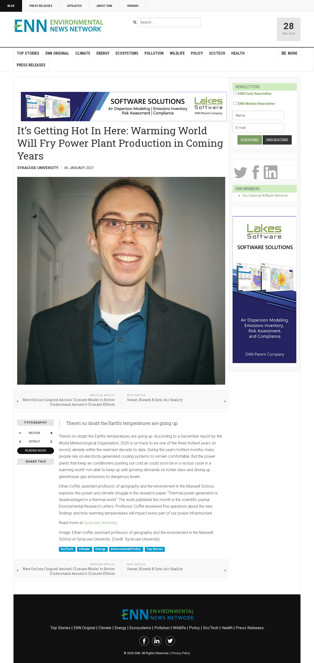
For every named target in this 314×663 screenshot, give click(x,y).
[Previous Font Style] (20, 441)
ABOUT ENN (104, 6)
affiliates (74, 6)
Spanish (132, 6)
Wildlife (177, 53)
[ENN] (59, 26)
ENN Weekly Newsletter (256, 104)
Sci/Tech (217, 53)
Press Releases (40, 6)
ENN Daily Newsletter (255, 94)
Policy (197, 53)
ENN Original (57, 53)
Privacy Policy (180, 653)
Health (238, 53)
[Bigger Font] (51, 433)
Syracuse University (100, 522)
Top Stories (28, 53)
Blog (10, 6)
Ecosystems (127, 53)
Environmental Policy (126, 549)
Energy (102, 53)
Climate (82, 53)
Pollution (154, 53)
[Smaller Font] (20, 433)
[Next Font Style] (51, 441)
